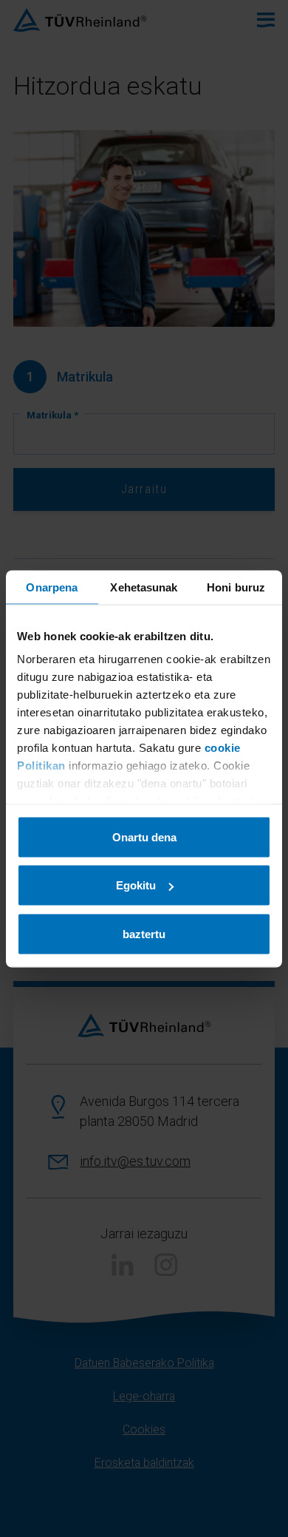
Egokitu (136, 885)
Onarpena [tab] (52, 586)
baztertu (144, 933)
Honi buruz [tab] (236, 586)
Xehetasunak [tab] (143, 586)
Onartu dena (144, 836)
